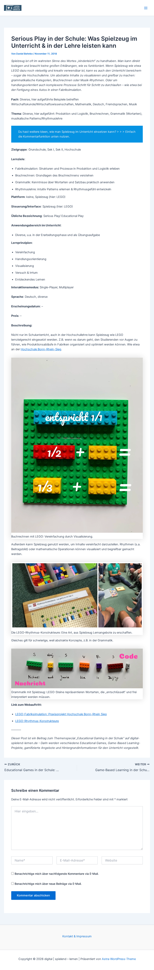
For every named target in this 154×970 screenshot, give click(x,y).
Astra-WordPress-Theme (119, 959)
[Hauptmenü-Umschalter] (146, 8)
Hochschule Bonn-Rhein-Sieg (41, 349)
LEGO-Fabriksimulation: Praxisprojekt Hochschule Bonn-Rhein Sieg (61, 714)
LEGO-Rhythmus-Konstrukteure (37, 721)
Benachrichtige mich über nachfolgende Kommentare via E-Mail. (57, 873)
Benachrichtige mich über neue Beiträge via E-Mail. (48, 883)
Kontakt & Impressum (77, 936)
